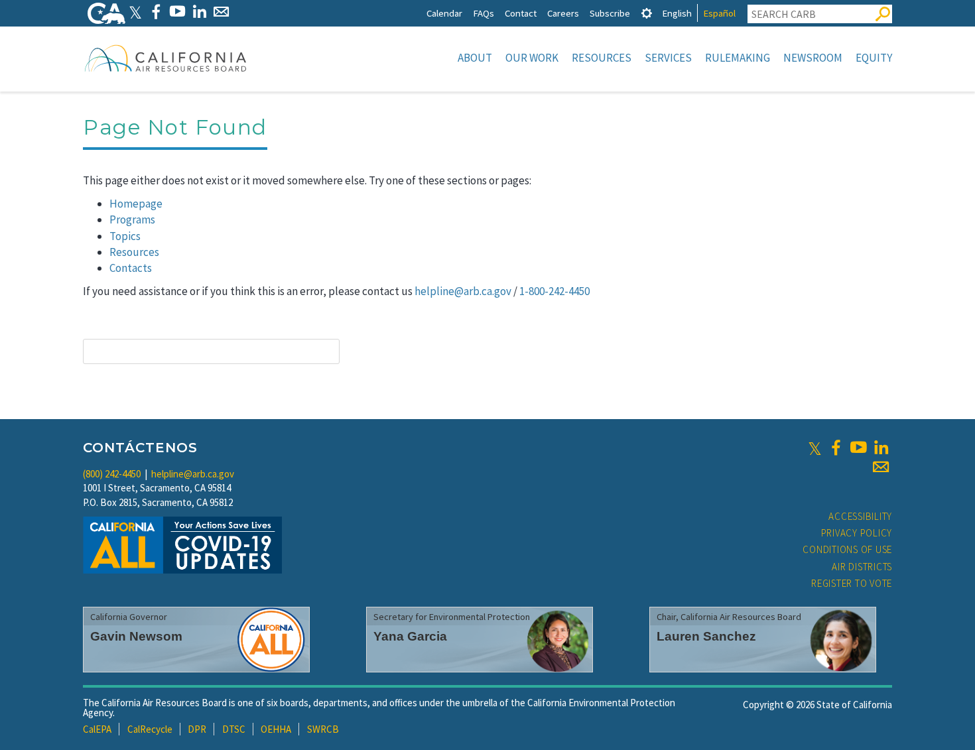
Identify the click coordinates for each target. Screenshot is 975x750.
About (475, 57)
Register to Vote (851, 583)
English (677, 13)
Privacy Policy (857, 533)
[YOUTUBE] (177, 11)
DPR (197, 729)
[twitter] (815, 447)
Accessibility (860, 516)
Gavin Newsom (136, 636)
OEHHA (276, 729)
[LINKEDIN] (199, 11)
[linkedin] (880, 447)
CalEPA (97, 729)
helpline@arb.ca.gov (463, 291)
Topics (125, 236)
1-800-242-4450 (554, 291)
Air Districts (862, 566)
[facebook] (835, 447)
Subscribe (610, 13)
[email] (880, 466)
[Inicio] (166, 57)
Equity (874, 57)
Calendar (444, 13)
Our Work (531, 57)
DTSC (233, 729)
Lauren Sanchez (706, 636)
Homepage (135, 203)
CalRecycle (149, 729)
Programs (132, 219)
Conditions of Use (847, 549)
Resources (601, 57)
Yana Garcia (410, 636)
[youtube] (858, 447)
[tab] (647, 13)
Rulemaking (737, 57)
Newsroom (812, 57)
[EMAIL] (221, 11)
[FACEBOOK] (155, 11)
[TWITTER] (135, 11)
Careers (563, 13)
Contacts (130, 268)
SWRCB (323, 729)
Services (668, 57)
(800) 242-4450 (112, 474)
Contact (521, 13)
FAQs (483, 13)
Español (719, 13)
